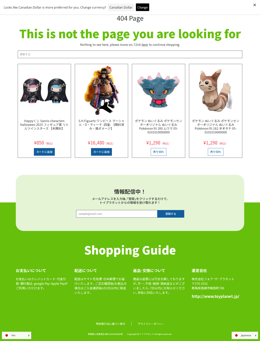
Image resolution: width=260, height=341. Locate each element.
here (145, 44)
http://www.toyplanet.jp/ (215, 296)
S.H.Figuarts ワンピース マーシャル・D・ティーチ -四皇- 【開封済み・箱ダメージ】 (101, 124)
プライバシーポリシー (151, 324)
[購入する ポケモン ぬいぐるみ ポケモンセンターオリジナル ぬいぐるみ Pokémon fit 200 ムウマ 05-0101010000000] (158, 90)
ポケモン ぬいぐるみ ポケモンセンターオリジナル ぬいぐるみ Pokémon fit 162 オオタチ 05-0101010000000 (215, 126)
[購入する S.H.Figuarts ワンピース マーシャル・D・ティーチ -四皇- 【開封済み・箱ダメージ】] (101, 90)
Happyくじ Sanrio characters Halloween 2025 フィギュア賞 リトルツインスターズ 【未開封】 (44, 124)
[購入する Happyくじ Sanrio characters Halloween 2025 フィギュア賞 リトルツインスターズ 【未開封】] (44, 90)
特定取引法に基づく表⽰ (110, 324)
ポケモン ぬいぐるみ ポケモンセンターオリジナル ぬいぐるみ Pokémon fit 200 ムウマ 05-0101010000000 (158, 126)
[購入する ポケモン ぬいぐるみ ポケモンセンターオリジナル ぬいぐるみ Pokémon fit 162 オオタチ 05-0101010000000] (215, 90)
